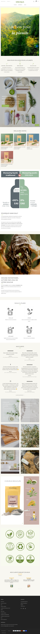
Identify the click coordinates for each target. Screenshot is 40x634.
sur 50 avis (20, 575)
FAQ (1, 604)
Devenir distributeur (4, 619)
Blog (25, 4)
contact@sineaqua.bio (24, 601)
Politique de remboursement (5, 616)
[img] (20, 574)
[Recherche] (38, 1)
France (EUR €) (3, 1)
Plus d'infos (5, 105)
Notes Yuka (2, 611)
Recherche (2, 601)
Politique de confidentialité (5, 614)
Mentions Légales (3, 606)
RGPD (2, 609)
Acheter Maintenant (19, 395)
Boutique (20, 4)
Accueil (15, 4)
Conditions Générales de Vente (5, 608)
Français (8, 1)
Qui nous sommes (3, 603)
